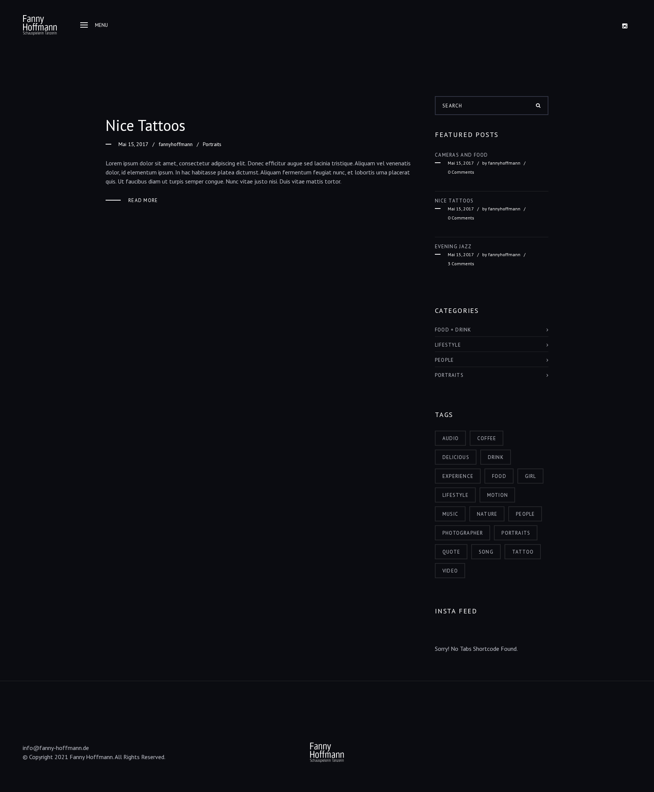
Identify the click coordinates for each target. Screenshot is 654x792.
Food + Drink (453, 330)
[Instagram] (625, 26)
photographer (462, 533)
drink (496, 457)
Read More (143, 200)
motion (497, 495)
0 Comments (461, 172)
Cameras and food (461, 155)
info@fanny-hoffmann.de (56, 748)
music (450, 514)
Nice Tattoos (145, 125)
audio (450, 438)
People (444, 360)
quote (451, 552)
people (525, 514)
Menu (101, 25)
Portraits (212, 144)
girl (530, 476)
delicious (455, 457)
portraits (515, 533)
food (499, 476)
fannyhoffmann (176, 144)
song (486, 552)
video (450, 571)
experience (457, 476)
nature (487, 514)
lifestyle (455, 495)
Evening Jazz (453, 246)
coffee (486, 438)
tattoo (523, 552)
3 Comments (461, 263)
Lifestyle (448, 345)
